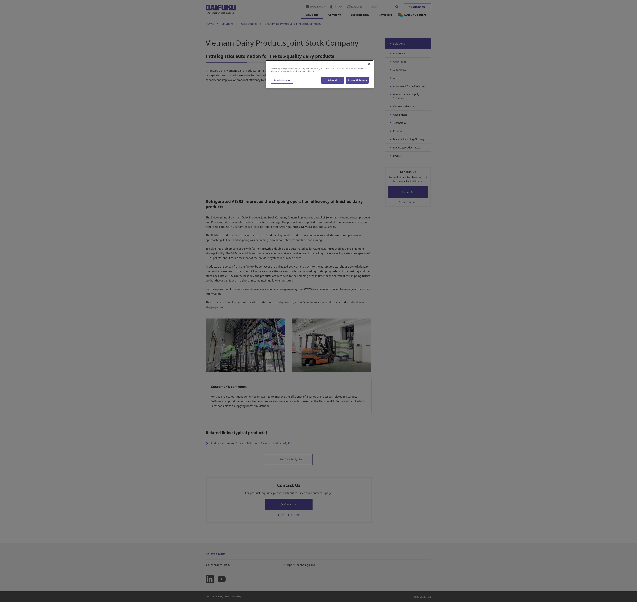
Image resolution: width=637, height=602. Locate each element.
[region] (320, 74)
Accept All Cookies (357, 80)
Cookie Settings (282, 80)
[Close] (369, 64)
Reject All (332, 80)
